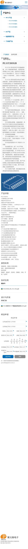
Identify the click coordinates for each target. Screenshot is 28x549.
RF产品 (8, 32)
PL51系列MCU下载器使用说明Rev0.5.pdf (14, 306)
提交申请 (8, 356)
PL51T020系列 (13, 20)
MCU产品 (9, 17)
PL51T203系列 (13, 23)
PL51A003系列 (13, 27)
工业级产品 (9, 41)
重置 (20, 356)
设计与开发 (6, 59)
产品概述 (6, 54)
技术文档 (14, 54)
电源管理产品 (10, 36)
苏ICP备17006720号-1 (6, 543)
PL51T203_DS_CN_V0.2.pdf (11, 289)
